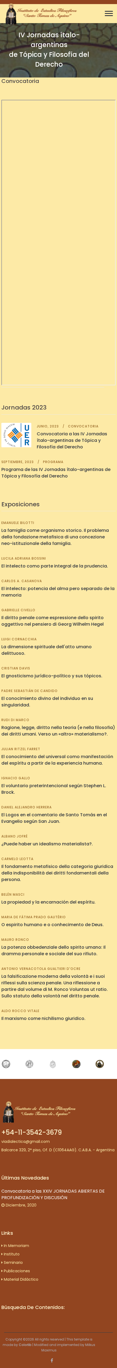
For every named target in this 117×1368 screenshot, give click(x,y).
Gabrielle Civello (18, 610)
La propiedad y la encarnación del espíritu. (48, 902)
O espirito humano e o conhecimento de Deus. (52, 925)
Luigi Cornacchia (19, 639)
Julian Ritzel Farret (20, 749)
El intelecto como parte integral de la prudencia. (54, 566)
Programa (53, 462)
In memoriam (16, 1245)
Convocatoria (83, 426)
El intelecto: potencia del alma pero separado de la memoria (58, 591)
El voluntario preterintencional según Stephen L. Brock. (53, 789)
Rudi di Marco (15, 720)
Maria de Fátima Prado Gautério (33, 917)
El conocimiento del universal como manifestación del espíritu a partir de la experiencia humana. (57, 759)
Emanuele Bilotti (17, 522)
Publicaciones (16, 1271)
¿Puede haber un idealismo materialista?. (47, 844)
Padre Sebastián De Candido (29, 690)
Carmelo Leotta (17, 859)
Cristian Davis (15, 668)
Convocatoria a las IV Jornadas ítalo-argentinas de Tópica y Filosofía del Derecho (72, 440)
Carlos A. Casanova (21, 581)
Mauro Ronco (15, 939)
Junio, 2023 (48, 426)
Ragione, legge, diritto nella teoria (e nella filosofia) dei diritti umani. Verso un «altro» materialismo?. (58, 730)
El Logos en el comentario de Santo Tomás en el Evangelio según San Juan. (54, 818)
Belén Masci (12, 894)
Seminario (13, 1262)
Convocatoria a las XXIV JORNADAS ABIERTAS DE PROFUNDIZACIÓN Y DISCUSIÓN (53, 1194)
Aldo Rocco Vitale (20, 1011)
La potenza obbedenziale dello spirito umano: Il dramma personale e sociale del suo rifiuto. (53, 950)
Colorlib (25, 1344)
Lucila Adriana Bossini (23, 558)
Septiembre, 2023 (17, 462)
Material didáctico (20, 1279)
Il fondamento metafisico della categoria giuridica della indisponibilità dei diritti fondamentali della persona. (57, 873)
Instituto (11, 1254)
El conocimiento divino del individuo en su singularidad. (47, 701)
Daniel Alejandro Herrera (26, 807)
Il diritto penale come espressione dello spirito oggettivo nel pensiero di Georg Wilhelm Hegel (52, 621)
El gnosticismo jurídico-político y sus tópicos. (51, 676)
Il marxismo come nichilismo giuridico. (43, 1018)
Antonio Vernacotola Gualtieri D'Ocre (41, 968)
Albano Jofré (14, 836)
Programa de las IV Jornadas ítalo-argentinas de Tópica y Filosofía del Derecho (55, 472)
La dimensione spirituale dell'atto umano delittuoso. (46, 650)
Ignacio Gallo (15, 778)
